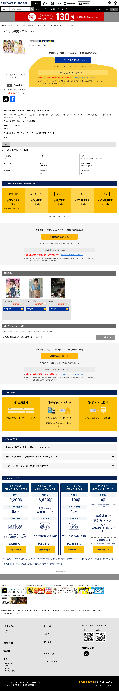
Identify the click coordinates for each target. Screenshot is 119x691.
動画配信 (86, 3)
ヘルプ (106, 9)
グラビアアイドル (47, 45)
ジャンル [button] (39, 9)
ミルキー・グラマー (32, 301)
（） (24, 93)
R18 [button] (112, 9)
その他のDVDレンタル (33, 25)
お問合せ (47, 642)
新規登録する (15, 549)
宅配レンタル (9, 663)
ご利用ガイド (98, 9)
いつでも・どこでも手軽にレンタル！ (12, 585)
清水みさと (18, 137)
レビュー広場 (49, 653)
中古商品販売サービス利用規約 (49, 611)
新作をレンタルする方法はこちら (86, 77)
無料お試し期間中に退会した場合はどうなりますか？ (28, 447)
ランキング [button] (62, 9)
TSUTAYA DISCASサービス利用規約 (26, 611)
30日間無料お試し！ (73, 59)
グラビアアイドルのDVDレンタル (51, 25)
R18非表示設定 (10, 671)
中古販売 (7, 668)
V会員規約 (11, 611)
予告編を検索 (18, 85)
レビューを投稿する (104, 337)
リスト (109, 5)
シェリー (52, 301)
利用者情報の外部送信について (11, 614)
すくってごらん (8, 301)
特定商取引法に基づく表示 (91, 611)
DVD (36, 3)
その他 (38, 45)
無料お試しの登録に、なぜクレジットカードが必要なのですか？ (33, 456)
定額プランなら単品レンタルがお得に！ (89, 585)
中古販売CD (71, 3)
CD (47, 3)
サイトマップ (26, 614)
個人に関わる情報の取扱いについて (71, 611)
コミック (58, 3)
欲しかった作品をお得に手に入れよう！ (38, 585)
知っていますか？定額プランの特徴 (63, 585)
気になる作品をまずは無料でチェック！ (12, 595)
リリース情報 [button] (50, 9)
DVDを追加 (7, 309)
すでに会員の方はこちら (84, 66)
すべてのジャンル (19, 25)
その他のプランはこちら (62, 66)
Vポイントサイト (50, 661)
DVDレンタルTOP (7, 25)
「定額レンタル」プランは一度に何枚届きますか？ (27, 465)
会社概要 (4, 611)
